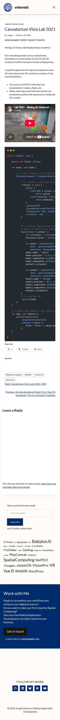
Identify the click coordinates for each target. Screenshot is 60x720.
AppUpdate (22, 542)
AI (15, 542)
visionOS (31, 40)
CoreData (37, 546)
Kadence (37, 550)
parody (5, 555)
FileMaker (10, 550)
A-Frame (8, 542)
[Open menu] (54, 7)
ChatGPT (20, 546)
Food (19, 550)
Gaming (27, 550)
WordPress (36, 571)
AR (30, 542)
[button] (52, 149)
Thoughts (9, 565)
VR (52, 565)
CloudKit (27, 546)
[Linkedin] (22, 688)
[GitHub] (15, 688)
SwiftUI (24, 40)
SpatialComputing (12, 40)
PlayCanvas (18, 554)
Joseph (10, 35)
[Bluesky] (30, 688)
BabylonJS (41, 541)
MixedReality (48, 550)
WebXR (21, 571)
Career (12, 546)
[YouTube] (45, 688)
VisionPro (41, 40)
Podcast (32, 555)
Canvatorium (11, 24)
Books (5, 546)
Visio (21, 24)
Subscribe (15, 522)
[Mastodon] (37, 688)
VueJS (8, 570)
